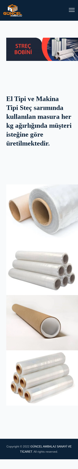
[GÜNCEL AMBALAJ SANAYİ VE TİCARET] (16, 10)
